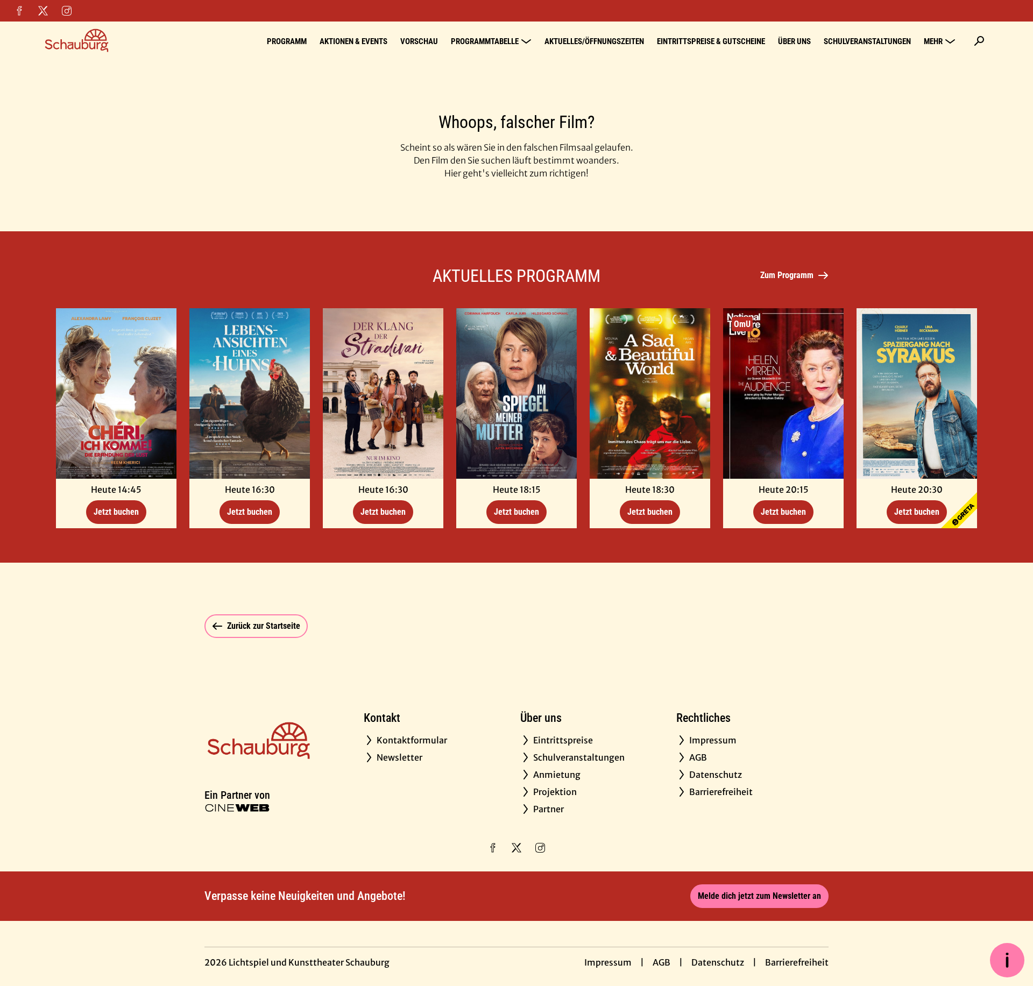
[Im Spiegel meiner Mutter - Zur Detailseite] (516, 393)
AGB (661, 962)
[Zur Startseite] (118, 41)
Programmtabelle (485, 41)
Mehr (933, 41)
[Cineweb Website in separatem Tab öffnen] (237, 808)
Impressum (608, 962)
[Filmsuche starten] (979, 41)
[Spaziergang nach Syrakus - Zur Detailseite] (917, 393)
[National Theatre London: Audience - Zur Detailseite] (783, 393)
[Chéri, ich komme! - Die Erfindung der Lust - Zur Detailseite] (116, 393)
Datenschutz (717, 962)
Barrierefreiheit (797, 962)
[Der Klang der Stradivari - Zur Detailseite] (383, 393)
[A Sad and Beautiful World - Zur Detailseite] (650, 393)
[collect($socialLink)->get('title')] (19, 11)
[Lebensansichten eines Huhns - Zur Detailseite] (249, 393)
